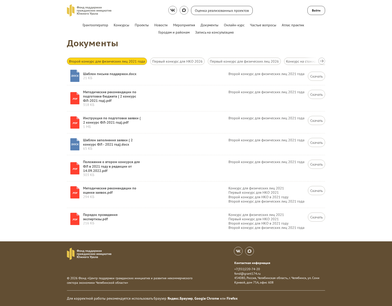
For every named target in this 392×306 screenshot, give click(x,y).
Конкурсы (121, 25)
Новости (161, 25)
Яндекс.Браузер (180, 298)
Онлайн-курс (234, 25)
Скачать (316, 76)
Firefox (232, 298)
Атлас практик (293, 25)
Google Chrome (206, 298)
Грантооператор (95, 25)
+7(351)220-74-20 (247, 269)
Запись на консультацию (214, 32)
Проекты (142, 25)
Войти (316, 10)
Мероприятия (184, 25)
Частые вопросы (263, 25)
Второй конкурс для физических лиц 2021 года (107, 61)
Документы (209, 25)
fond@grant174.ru (247, 274)
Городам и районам (174, 32)
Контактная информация (252, 263)
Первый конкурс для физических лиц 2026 (244, 61)
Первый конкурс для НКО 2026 (177, 61)
